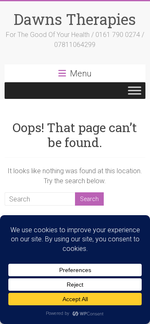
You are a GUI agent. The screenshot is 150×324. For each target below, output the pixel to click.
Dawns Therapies (75, 19)
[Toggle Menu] (134, 90)
